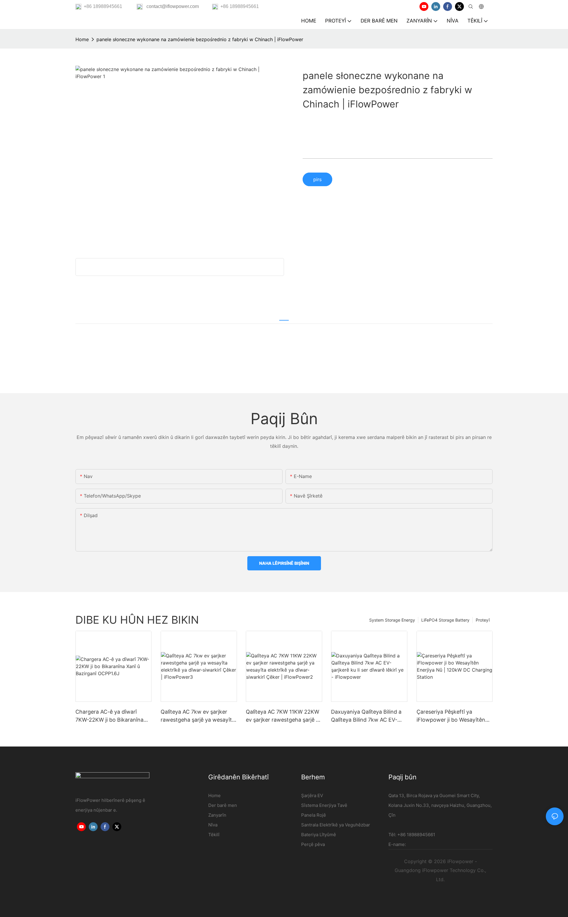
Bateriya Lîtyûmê (318, 834)
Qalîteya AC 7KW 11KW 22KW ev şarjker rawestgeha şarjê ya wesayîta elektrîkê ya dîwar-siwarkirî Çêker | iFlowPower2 (284, 716)
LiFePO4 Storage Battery (445, 619)
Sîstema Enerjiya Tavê (324, 805)
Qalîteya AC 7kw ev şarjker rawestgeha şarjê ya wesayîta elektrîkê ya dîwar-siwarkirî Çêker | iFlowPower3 (198, 716)
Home (82, 39)
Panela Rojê (313, 815)
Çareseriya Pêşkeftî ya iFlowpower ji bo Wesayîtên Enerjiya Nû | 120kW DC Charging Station (451, 716)
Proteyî (483, 619)
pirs (317, 179)
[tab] (284, 317)
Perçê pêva (313, 844)
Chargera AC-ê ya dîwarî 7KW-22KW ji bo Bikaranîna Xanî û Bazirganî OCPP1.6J (109, 716)
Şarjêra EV (312, 795)
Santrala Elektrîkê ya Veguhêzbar (335, 825)
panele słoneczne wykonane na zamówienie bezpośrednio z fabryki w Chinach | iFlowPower (199, 39)
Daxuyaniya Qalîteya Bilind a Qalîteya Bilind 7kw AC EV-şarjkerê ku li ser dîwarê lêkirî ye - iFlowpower (367, 716)
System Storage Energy (392, 619)
